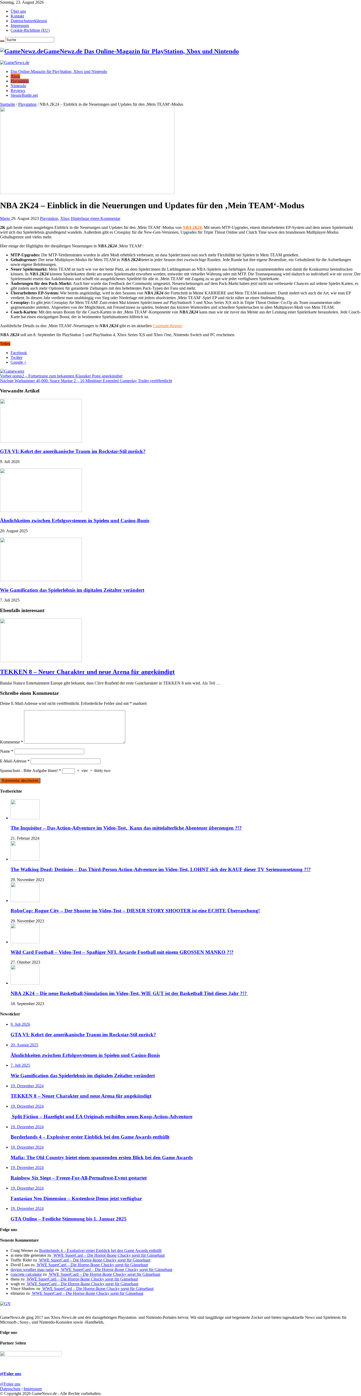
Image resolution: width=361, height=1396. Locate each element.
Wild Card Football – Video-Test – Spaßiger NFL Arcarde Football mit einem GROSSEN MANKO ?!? (122, 952)
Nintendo (18, 86)
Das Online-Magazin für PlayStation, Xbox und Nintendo (59, 71)
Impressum (20, 25)
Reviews (18, 90)
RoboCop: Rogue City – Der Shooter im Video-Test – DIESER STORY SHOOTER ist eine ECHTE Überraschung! (135, 910)
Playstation (20, 81)
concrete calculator (26, 1274)
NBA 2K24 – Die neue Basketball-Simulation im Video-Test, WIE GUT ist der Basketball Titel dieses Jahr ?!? (129, 993)
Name (6, 751)
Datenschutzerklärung (29, 21)
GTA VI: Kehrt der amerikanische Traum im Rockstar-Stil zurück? (73, 451)
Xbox (15, 76)
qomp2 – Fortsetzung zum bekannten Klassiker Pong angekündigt (61, 376)
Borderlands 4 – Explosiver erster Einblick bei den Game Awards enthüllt (100, 1250)
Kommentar (11, 742)
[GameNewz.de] (14, 62)
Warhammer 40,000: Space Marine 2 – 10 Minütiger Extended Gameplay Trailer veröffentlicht (86, 380)
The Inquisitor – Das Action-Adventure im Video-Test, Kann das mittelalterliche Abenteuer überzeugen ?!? (126, 828)
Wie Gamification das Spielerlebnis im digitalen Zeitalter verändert (72, 590)
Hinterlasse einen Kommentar (95, 218)
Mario (5, 218)
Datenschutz (10, 1388)
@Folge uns (10, 1373)
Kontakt (17, 16)
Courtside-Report (167, 325)
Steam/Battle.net (24, 95)
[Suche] (2, 41)
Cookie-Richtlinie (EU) (30, 30)
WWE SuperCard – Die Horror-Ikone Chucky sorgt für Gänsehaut (108, 1255)
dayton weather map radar (32, 1269)
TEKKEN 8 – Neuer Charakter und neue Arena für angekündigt (87, 671)
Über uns (18, 11)
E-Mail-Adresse (15, 761)
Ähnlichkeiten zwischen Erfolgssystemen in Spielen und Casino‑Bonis (74, 520)
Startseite (7, 104)
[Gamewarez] (12, 371)
